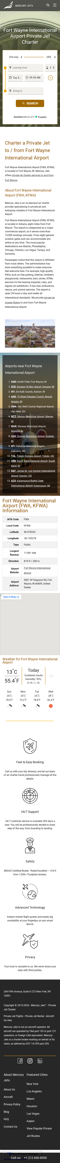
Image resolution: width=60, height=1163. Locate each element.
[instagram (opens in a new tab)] (30, 1061)
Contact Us (10, 1126)
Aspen (30, 1121)
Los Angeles (34, 1091)
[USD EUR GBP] (50, 57)
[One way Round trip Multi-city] (14, 57)
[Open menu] (54, 5)
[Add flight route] (50, 77)
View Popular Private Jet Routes (39, 1132)
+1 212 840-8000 (35, 1158)
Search (32, 103)
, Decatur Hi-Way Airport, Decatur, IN (32, 386)
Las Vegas (33, 1113)
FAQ (6, 1119)
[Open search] (48, 5)
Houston (32, 1106)
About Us (9, 1089)
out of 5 (24, 117)
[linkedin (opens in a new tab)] (39, 1061)
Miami (30, 1098)
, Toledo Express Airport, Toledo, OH (32, 456)
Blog (6, 1111)
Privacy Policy (12, 1104)
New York (32, 1084)
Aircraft (8, 1097)
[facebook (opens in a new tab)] (20, 1061)
